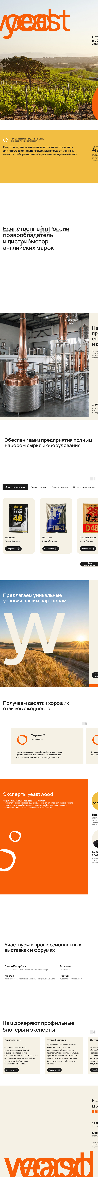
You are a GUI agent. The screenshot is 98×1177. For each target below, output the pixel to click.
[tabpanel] (49, 525)
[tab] (15, 487)
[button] (19, 515)
